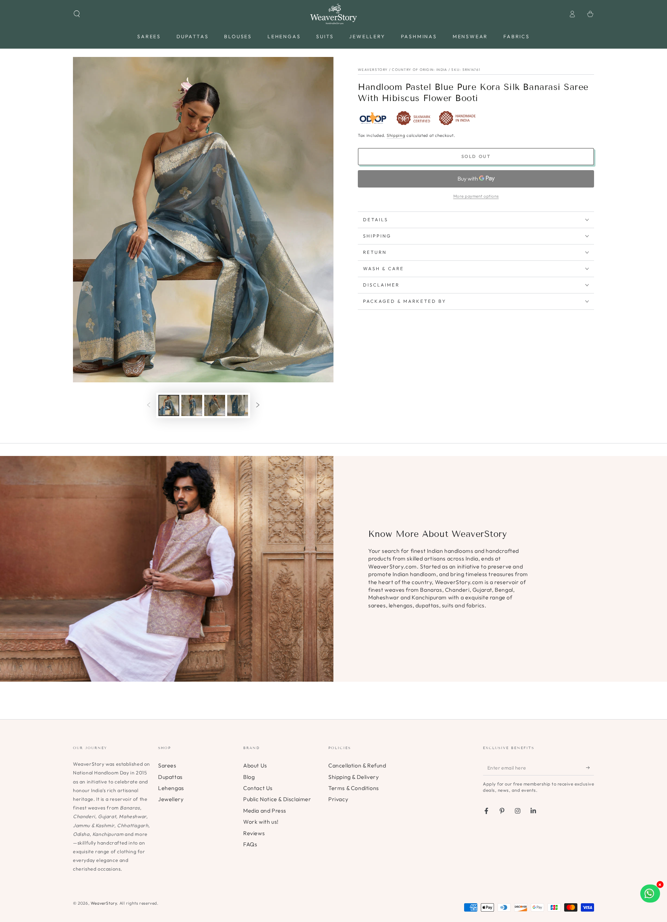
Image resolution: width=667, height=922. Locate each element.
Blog (249, 776)
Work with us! (261, 821)
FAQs (250, 844)
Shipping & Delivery (353, 776)
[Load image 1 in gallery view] (168, 405)
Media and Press (264, 810)
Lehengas (171, 787)
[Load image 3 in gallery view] (214, 405)
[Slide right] (257, 405)
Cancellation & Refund (357, 765)
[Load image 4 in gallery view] (237, 405)
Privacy (338, 799)
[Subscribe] (590, 767)
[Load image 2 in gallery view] (191, 405)
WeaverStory (104, 903)
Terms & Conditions (353, 787)
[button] (77, 14)
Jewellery (170, 799)
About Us (255, 765)
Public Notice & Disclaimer (277, 799)
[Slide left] (148, 405)
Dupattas (170, 776)
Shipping (396, 135)
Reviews (254, 833)
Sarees (167, 765)
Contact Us (258, 787)
